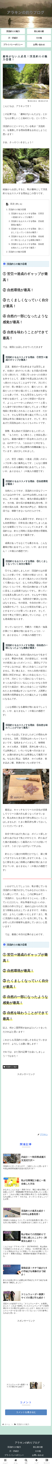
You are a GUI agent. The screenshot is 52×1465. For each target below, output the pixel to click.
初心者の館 (38, 1447)
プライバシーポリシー (14, 1455)
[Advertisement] (26, 1102)
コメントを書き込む (26, 1412)
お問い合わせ (38, 1455)
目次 (12, 204)
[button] (46, 715)
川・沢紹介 (14, 1451)
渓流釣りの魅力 (11, 1067)
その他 (38, 1451)
